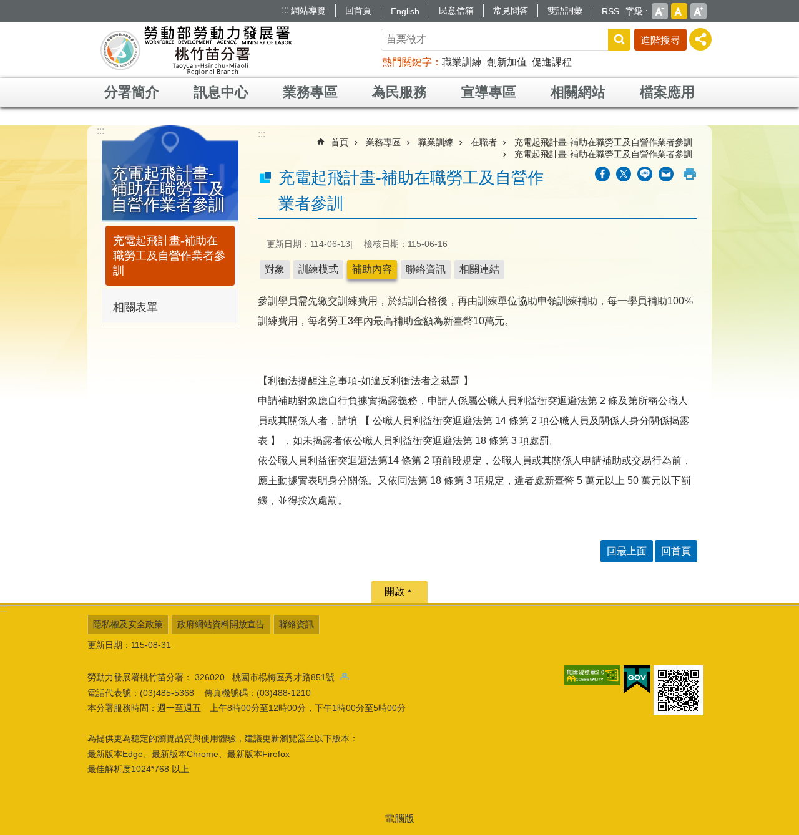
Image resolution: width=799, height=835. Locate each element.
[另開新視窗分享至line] (644, 174)
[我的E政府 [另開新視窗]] (637, 679)
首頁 (339, 142)
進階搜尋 (660, 40)
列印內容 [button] (689, 174)
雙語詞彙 (564, 11)
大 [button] (698, 11)
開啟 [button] (394, 591)
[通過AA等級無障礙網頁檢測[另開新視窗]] (592, 675)
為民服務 (399, 92)
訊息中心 (221, 92)
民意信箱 (456, 11)
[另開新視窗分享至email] (666, 174)
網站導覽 (308, 11)
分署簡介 (131, 92)
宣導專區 (488, 92)
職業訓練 (462, 62)
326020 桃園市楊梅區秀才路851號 (267, 677)
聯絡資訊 (426, 269)
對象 (275, 269)
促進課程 (552, 62)
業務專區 (310, 92)
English (405, 11)
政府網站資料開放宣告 (221, 624)
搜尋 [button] (619, 40)
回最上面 (627, 551)
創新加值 (507, 62)
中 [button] (679, 11)
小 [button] (660, 11)
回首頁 (358, 11)
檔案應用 (667, 92)
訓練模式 (318, 269)
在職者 (484, 142)
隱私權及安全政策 (128, 624)
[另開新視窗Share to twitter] (623, 174)
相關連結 (479, 269)
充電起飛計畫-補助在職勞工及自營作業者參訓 (169, 255)
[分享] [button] (700, 39)
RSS (610, 11)
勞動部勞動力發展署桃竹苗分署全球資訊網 (196, 50)
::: (285, 9)
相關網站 (578, 92)
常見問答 (510, 11)
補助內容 (372, 269)
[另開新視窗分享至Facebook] (602, 174)
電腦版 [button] (399, 818)
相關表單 (135, 307)
